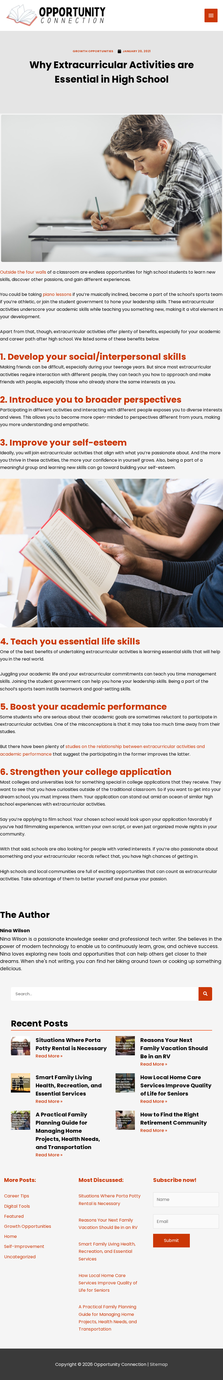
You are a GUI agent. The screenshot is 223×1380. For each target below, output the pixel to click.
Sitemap (159, 1364)
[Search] (205, 994)
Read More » (49, 1056)
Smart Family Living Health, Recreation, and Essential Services (69, 1085)
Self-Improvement (24, 1246)
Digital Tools (17, 1206)
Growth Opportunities (93, 51)
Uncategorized (20, 1257)
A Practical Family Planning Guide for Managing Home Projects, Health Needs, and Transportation (68, 1131)
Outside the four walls (23, 272)
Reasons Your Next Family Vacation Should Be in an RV (174, 1048)
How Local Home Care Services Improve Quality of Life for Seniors (176, 1085)
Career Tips (16, 1196)
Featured (14, 1216)
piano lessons (57, 294)
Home (10, 1236)
